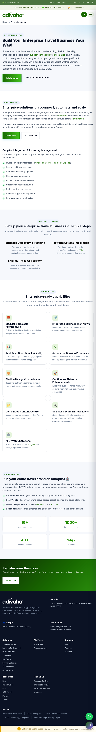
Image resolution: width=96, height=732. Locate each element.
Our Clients (62, 2)
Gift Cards (6, 659)
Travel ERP (7, 655)
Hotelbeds (57, 163)
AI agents (32, 444)
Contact (68, 652)
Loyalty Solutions (9, 663)
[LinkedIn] (83, 2)
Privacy (5, 696)
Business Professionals (11, 648)
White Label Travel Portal (12, 714)
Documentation (40, 648)
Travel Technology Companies (17, 718)
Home (4, 22)
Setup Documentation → (37, 77)
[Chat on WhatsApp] (89, 716)
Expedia (66, 163)
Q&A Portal (7, 692)
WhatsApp (41, 504)
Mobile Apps (7, 670)
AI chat (54, 504)
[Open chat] (89, 725)
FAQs (4, 688)
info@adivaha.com (12, 2)
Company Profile (41, 681)
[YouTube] (87, 2)
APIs (81, 250)
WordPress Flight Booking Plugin (47, 718)
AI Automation (8, 667)
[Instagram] (92, 2)
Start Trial (11, 580)
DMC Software (8, 652)
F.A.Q (52, 2)
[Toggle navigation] (91, 14)
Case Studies (8, 685)
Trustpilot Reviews (41, 685)
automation (60, 55)
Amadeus (39, 163)
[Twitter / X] (79, 2)
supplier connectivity (40, 55)
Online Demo (11, 135)
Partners (68, 648)
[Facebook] (74, 2)
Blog (4, 681)
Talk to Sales (12, 78)
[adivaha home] (13, 14)
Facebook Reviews (42, 688)
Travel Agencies (9, 644)
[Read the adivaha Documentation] (84, 14)
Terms (5, 700)
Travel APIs (38, 644)
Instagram (38, 692)
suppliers (62, 115)
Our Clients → (30, 135)
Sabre (48, 163)
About (67, 644)
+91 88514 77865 (64, 629)
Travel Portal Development (56, 714)
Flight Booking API (34, 714)
